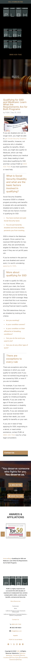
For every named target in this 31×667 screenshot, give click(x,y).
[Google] (14, 644)
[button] (28, 534)
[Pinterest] (20, 644)
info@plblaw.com (16, 631)
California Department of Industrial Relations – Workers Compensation (15, 615)
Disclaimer (16, 655)
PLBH (7, 112)
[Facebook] (8, 644)
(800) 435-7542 (18, 1)
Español (15, 635)
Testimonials (15, 606)
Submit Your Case (16, 496)
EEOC (15, 608)
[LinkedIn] (23, 644)
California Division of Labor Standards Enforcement (15, 611)
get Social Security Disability (15, 139)
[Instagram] (17, 644)
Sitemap (19, 659)
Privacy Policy (14, 657)
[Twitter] (11, 644)
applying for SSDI (9, 266)
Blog (9, 558)
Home (5, 558)
